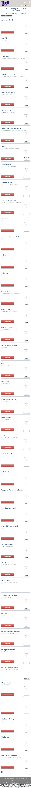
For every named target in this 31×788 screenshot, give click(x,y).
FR (17, 5)
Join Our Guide (24, 778)
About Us (6, 778)
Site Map (25, 780)
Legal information (20, 780)
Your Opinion (11, 778)
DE (19, 5)
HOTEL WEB (26, 157)
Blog (28, 5)
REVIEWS (26, 33)
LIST (6, 15)
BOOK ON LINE (8, 50)
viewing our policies (17, 787)
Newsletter (18, 778)
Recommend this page (7, 780)
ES (14, 5)
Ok (22, 787)
